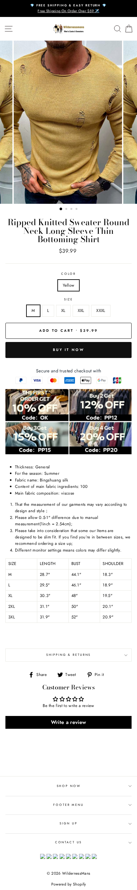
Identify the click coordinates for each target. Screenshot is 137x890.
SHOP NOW (69, 786)
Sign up (68, 823)
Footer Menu (68, 805)
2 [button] (66, 209)
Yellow (69, 285)
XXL (81, 310)
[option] (68, 8)
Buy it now (68, 349)
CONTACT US (68, 842)
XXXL (100, 310)
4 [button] (77, 209)
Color (68, 274)
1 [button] (61, 209)
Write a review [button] (68, 722)
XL (63, 310)
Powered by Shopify (68, 884)
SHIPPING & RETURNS (68, 655)
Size (68, 299)
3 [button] (72, 209)
